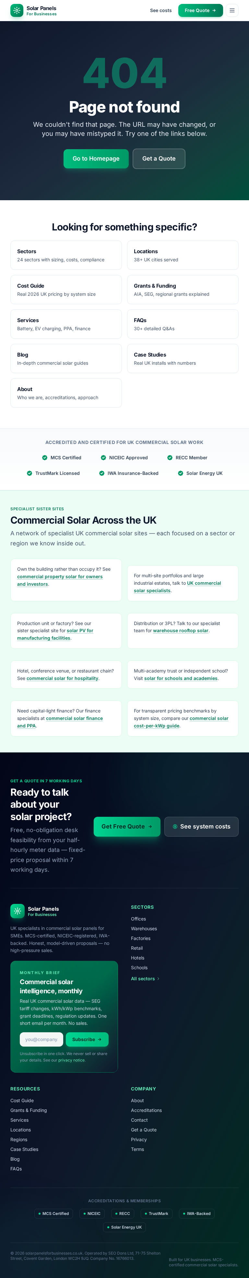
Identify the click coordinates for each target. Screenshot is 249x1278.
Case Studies (24, 1149)
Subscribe (83, 1039)
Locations (20, 1129)
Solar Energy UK (204, 473)
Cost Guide (22, 1100)
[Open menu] (232, 10)
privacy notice (71, 1060)
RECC (124, 1213)
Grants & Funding (28, 1110)
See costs (161, 10)
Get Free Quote (123, 826)
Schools (139, 967)
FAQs (16, 1168)
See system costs (205, 826)
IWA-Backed (198, 1213)
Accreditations (146, 1110)
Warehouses (144, 928)
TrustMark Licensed (57, 473)
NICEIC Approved (128, 457)
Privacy (139, 1139)
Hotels (137, 957)
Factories (140, 938)
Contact (139, 1120)
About (137, 1100)
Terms (137, 1149)
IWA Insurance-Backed (133, 473)
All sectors (143, 978)
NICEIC (94, 1213)
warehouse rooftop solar (180, 630)
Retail (137, 948)
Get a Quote (159, 158)
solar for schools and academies (181, 678)
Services (19, 1120)
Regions (18, 1139)
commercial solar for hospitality (62, 678)
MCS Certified (66, 457)
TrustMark (158, 1213)
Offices (138, 918)
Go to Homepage (96, 158)
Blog (15, 1159)
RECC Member (192, 457)
